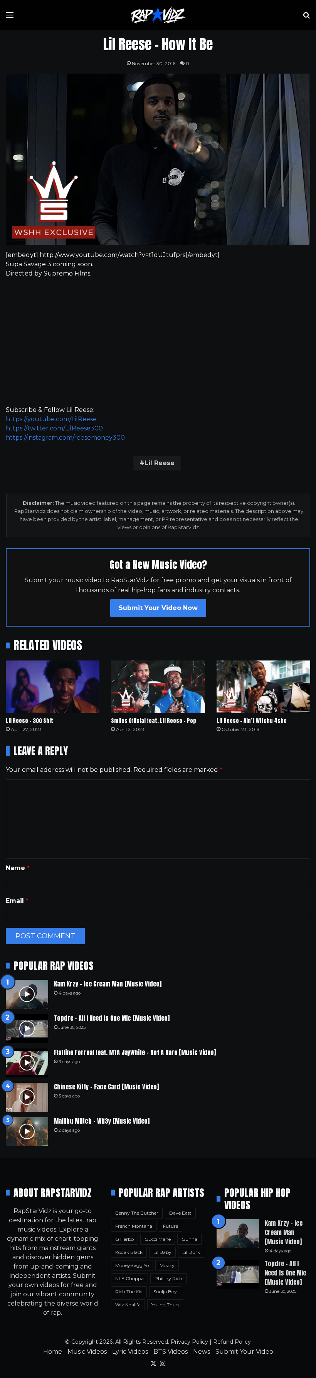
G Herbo (124, 1239)
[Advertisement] (158, 342)
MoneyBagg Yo (132, 1265)
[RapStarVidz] (158, 15)
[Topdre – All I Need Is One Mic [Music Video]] (27, 1028)
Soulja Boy (165, 1291)
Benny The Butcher (136, 1213)
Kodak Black (129, 1252)
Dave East (180, 1213)
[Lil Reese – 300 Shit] (52, 686)
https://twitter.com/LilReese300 (54, 428)
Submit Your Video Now (158, 608)
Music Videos (87, 1351)
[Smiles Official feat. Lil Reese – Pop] (158, 686)
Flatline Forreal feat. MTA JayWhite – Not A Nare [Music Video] (135, 1052)
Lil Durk (191, 1252)
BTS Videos (170, 1351)
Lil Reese (160, 463)
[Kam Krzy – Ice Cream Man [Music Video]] (27, 994)
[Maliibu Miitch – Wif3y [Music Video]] (27, 1131)
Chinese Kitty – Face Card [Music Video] (106, 1086)
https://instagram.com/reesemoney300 (65, 437)
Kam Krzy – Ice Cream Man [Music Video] (107, 983)
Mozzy (167, 1265)
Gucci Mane (158, 1239)
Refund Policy (232, 1341)
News (201, 1351)
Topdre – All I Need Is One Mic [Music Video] (112, 1018)
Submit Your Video (244, 1351)
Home (52, 1351)
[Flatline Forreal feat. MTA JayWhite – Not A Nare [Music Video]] (27, 1063)
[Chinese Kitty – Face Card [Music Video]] (27, 1097)
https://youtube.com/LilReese (51, 419)
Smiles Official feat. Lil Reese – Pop (153, 721)
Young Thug (165, 1304)
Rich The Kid (129, 1291)
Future (170, 1226)
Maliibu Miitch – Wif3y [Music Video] (102, 1121)
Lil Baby (162, 1252)
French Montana (133, 1226)
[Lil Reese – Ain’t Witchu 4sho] (263, 686)
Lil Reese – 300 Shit (29, 721)
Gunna (189, 1239)
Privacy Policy (189, 1341)
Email (17, 900)
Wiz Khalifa (128, 1304)
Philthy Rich (168, 1278)
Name (18, 868)
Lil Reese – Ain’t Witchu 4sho (252, 721)
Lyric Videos (130, 1351)
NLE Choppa (129, 1278)
